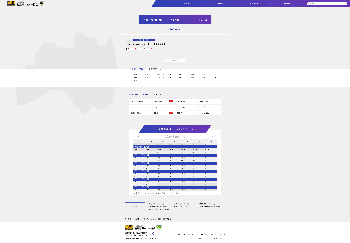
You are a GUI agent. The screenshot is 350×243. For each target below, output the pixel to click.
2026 (135, 74)
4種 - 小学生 (204, 101)
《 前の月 (136, 136)
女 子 (133, 107)
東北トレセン (149, 40)
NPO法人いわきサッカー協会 (157, 206)
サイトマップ (221, 234)
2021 (169, 74)
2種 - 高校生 (158, 101)
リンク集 (177, 234)
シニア (156, 107)
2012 (180, 77)
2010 (192, 77)
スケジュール (144, 49)
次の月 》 (214, 136)
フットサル (181, 107)
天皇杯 (179, 113)
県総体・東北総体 (136, 113)
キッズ (202, 107)
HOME (129, 219)
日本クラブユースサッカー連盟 (158, 209)
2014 (158, 77)
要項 (127, 49)
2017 (215, 74)
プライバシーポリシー (190, 234)
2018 (203, 74)
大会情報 (137, 219)
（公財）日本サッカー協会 (156, 204)
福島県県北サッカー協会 (207, 204)
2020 (180, 74)
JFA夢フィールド (179, 206)
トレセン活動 (138, 40)
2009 (203, 77)
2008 (215, 77)
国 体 (156, 113)
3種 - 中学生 (181, 101)
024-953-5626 (132, 235)
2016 (135, 77)
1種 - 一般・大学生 (137, 101)
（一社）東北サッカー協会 (181, 204)
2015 (146, 77)
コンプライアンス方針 (207, 234)
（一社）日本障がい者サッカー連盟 (209, 206)
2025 (146, 74)
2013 (169, 77)
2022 (158, 74)
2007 (135, 80)
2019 (192, 74)
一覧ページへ (175, 60)
